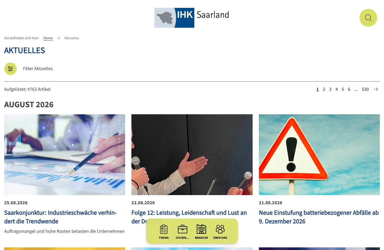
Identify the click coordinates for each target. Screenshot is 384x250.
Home (48, 38)
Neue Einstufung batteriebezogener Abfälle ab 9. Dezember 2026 (319, 217)
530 (365, 89)
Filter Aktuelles (38, 68)
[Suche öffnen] (368, 17)
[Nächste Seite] (375, 89)
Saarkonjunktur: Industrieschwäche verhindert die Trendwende (60, 217)
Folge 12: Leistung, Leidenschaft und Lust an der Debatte (189, 217)
